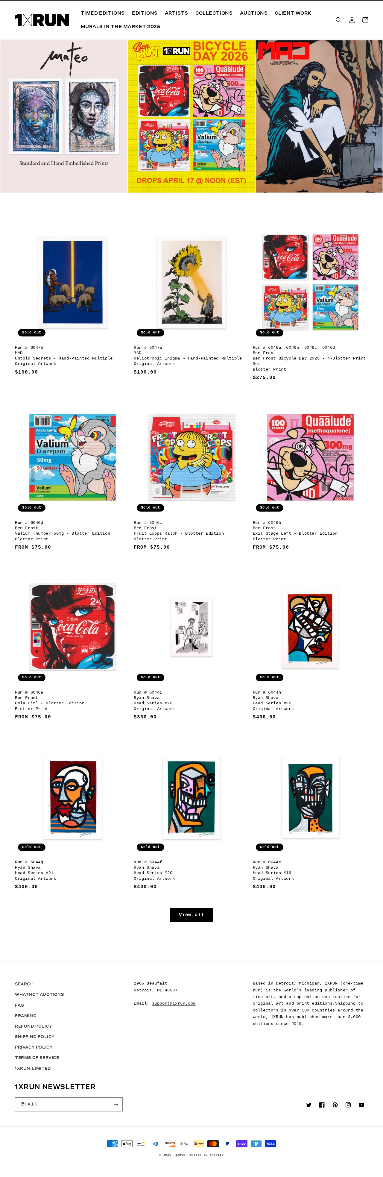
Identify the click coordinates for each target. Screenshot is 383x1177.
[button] (338, 20)
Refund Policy (33, 1026)
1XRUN (180, 1155)
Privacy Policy (34, 1047)
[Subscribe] (115, 1104)
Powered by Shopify (206, 1155)
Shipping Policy (35, 1036)
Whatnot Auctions (39, 994)
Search (24, 984)
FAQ (19, 1005)
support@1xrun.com (174, 1003)
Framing (26, 1015)
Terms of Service (37, 1057)
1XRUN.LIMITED (33, 1068)
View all (191, 915)
